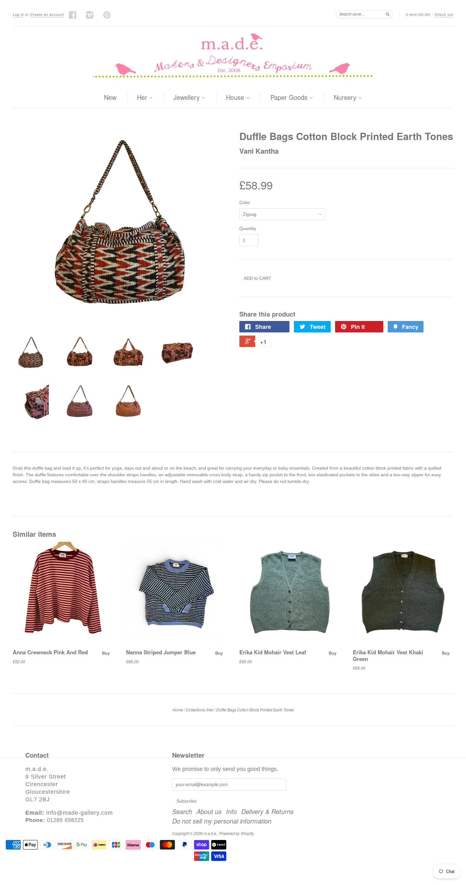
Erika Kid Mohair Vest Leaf (272, 652)
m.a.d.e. (210, 833)
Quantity (247, 228)
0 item (418, 14)
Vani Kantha (259, 151)
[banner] (233, 56)
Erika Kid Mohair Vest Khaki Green (388, 655)
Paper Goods (289, 97)
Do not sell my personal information (221, 821)
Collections (195, 709)
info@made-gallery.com (79, 813)
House (236, 97)
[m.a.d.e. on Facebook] (73, 15)
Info (231, 811)
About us (209, 811)
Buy (106, 653)
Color (244, 202)
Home (177, 709)
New (110, 97)
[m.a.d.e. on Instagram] (90, 15)
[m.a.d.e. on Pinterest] (107, 15)
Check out (444, 14)
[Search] (388, 14)
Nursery (346, 97)
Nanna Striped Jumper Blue (161, 652)
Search (182, 811)
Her (143, 97)
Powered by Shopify (236, 833)
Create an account (47, 14)
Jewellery (187, 97)
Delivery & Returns (267, 811)
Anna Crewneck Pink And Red (50, 652)
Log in (18, 14)
